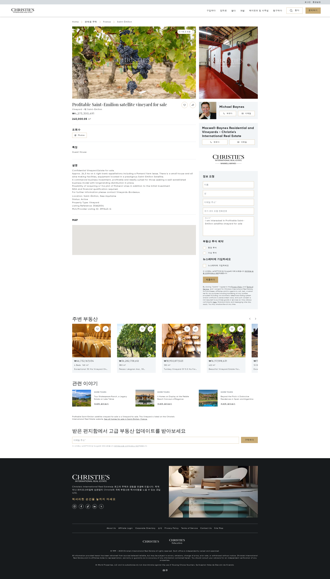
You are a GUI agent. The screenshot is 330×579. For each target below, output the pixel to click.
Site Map (218, 528)
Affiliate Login (125, 528)
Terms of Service (189, 528)
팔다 (233, 11)
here (215, 302)
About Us (111, 528)
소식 (160, 528)
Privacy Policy (236, 287)
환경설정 (317, 2)
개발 (242, 11)
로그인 (308, 2)
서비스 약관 (214, 273)
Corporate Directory (145, 528)
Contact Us (206, 528)
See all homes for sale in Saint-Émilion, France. (125, 419)
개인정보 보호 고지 (121, 446)
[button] (185, 31)
